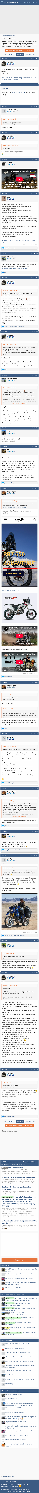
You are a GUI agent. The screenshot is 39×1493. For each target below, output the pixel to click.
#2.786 (36, 253)
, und (14, 326)
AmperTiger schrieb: (8, 746)
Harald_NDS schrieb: (8, 119)
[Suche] (37, 2)
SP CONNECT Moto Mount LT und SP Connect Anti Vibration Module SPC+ (21, 1299)
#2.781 (36, 58)
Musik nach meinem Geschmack (16, 1440)
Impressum (4, 1484)
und (9, 248)
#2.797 (36, 855)
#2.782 (36, 106)
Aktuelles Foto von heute (13, 1394)
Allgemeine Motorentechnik (14, 1348)
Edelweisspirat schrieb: (9, 290)
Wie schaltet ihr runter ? (13, 1287)
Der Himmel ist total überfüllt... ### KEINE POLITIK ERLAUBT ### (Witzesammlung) (19, 1404)
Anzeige (5, 88)
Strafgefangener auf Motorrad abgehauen (18, 1177)
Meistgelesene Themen (10, 1391)
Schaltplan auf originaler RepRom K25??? (18, 1370)
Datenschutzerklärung (7, 1486)
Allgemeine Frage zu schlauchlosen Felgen (19, 1278)
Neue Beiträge (6, 1265)
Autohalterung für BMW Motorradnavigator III (18, 1304)
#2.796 (36, 831)
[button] (2, 2)
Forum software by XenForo (15, 1489)
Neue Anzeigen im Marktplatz (12, 1295)
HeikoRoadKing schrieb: (9, 145)
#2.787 (36, 277)
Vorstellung (9, 1383)
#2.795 (36, 788)
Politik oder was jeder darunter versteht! (18, 1274)
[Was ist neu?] (33, 2)
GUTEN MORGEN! (11, 1399)
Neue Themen (6, 1340)
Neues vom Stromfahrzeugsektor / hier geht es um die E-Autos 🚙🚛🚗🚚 (20, 1418)
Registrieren (19, 1260)
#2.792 (36, 488)
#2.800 (36, 1069)
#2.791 (36, 446)
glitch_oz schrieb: (7, 801)
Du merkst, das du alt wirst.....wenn (16, 1435)
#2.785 (36, 193)
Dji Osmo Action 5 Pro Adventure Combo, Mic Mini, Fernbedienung (19, 1314)
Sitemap (11, 1484)
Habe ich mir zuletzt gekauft (14, 1412)
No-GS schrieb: (7, 709)
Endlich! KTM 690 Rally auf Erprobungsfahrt (16, 268)
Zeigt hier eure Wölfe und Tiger (15, 1422)
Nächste (28, 54)
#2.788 (36, 332)
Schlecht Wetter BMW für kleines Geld (17, 1352)
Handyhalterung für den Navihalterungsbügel (20, 1361)
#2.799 (36, 973)
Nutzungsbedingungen (21, 1484)
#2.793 (36, 682)
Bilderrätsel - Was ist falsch (14, 1408)
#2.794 (36, 733)
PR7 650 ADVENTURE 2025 (10, 590)
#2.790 (36, 428)
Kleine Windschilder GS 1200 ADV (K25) (18, 1344)
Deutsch (13, 1482)
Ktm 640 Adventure (13, 1168)
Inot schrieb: (6, 695)
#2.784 (36, 159)
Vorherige (11, 54)
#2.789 (36, 375)
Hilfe (16, 1486)
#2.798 (36, 940)
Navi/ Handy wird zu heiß (13, 1375)
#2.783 (36, 132)
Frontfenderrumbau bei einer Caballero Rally (19, 1379)
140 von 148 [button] (20, 54)
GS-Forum (6, 1482)
